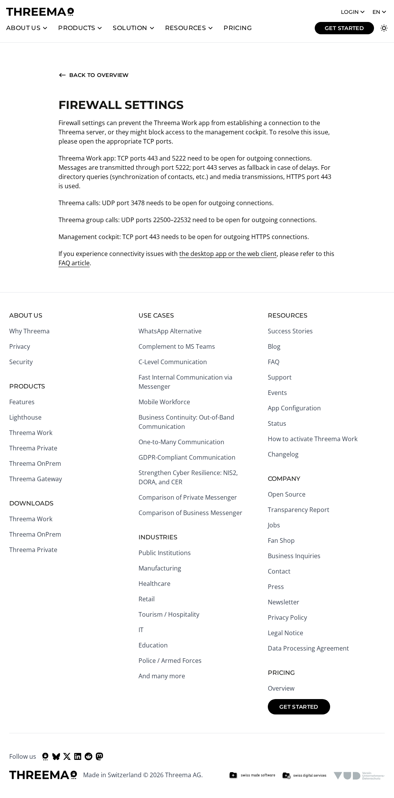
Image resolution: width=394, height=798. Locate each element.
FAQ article (74, 263)
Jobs (274, 525)
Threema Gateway (35, 479)
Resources (185, 28)
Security (21, 362)
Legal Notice (285, 633)
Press (276, 586)
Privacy (19, 346)
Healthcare (154, 583)
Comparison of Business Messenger (190, 513)
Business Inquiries (294, 556)
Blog (274, 346)
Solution (130, 28)
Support (280, 377)
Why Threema (29, 331)
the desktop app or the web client (228, 253)
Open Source (287, 494)
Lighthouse (25, 417)
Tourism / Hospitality (169, 614)
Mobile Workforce (164, 402)
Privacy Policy (287, 617)
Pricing (238, 28)
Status (277, 423)
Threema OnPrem (35, 463)
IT (141, 630)
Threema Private (33, 448)
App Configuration (294, 408)
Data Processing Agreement (308, 648)
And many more (162, 676)
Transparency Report (298, 509)
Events (277, 392)
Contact (279, 571)
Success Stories (290, 331)
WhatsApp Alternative (170, 331)
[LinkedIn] (77, 756)
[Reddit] (88, 756)
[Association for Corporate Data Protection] (359, 776)
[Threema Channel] (45, 756)
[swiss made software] (252, 776)
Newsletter (283, 602)
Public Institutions (165, 553)
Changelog (283, 454)
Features (22, 402)
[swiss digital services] (304, 776)
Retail (147, 599)
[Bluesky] (56, 756)
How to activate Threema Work (312, 439)
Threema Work (30, 432)
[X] (67, 756)
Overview (281, 688)
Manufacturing (160, 568)
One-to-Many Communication (181, 442)
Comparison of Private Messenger (188, 497)
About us (23, 28)
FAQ (273, 362)
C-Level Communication (173, 362)
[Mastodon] (99, 756)
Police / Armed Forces (170, 660)
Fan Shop (281, 540)
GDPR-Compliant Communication (187, 457)
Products (76, 28)
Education (153, 645)
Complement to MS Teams (177, 346)
